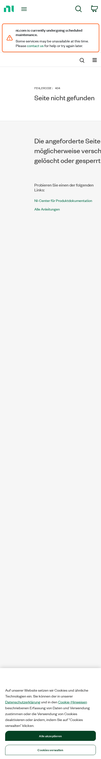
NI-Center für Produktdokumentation (63, 200)
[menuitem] (78, 9)
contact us (35, 45)
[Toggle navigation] (25, 9)
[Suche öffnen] (81, 59)
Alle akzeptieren (50, 735)
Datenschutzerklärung (22, 701)
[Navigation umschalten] (95, 59)
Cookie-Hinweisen (72, 701)
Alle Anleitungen (47, 209)
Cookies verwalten (50, 749)
